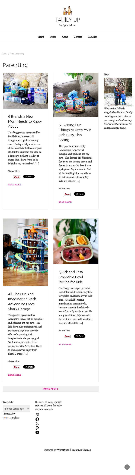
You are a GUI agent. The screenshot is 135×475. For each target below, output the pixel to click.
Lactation (92, 36)
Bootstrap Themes (81, 449)
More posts (50, 389)
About (65, 36)
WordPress (63, 449)
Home (41, 36)
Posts (53, 36)
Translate (14, 417)
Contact (78, 36)
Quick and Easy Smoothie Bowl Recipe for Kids (71, 277)
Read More (14, 184)
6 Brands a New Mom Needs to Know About (25, 121)
